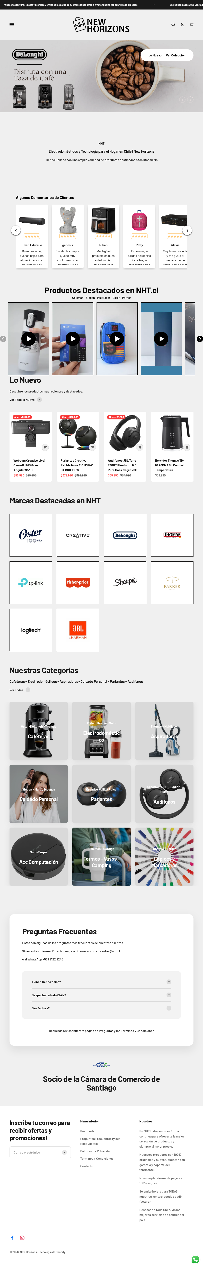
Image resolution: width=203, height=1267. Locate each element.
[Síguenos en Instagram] (22, 1237)
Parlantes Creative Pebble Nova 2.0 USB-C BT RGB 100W (77, 465)
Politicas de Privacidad (95, 1151)
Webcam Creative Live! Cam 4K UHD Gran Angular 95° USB (29, 465)
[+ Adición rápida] (45, 447)
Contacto (86, 1166)
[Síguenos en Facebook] (12, 1237)
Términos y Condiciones (97, 1158)
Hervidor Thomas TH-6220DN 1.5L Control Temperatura (170, 465)
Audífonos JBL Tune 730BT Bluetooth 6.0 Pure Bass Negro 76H (122, 465)
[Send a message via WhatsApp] (195, 1259)
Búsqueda (87, 1131)
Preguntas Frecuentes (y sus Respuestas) (100, 1141)
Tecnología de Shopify (51, 1252)
